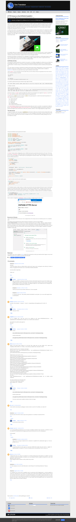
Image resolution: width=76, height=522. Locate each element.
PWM (57, 94)
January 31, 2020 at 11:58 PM (22, 329)
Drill (68, 75)
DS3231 (64, 76)
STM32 (67, 99)
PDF (67, 90)
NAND (65, 88)
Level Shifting (64, 84)
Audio (61, 69)
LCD (60, 84)
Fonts (68, 78)
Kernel (56, 84)
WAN (60, 105)
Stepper (63, 99)
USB (68, 104)
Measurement (57, 87)
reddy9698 (11, 316)
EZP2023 (63, 78)
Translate (62, 112)
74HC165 (60, 67)
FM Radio (65, 78)
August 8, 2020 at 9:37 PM (21, 292)
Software (60, 98)
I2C (56, 83)
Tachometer (61, 100)
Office (64, 89)
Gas (61, 79)
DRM (59, 76)
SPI (56, 99)
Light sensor (62, 85)
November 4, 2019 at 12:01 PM (18, 301)
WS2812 (59, 106)
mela (11, 454)
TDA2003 (65, 100)
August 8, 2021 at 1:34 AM (18, 470)
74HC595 (63, 67)
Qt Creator (64, 94)
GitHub (22, 254)
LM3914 (61, 86)
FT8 (60, 79)
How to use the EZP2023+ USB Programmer (64, 55)
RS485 (68, 95)
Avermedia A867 (66, 69)
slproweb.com (9, 69)
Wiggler (62, 105)
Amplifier (57, 68)
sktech (11, 343)
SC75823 (58, 97)
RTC (56, 96)
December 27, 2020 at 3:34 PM (22, 445)
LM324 (57, 86)
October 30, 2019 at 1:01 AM (22, 279)
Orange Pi (57, 90)
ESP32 (68, 77)
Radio (67, 94)
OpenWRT (67, 89)
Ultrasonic (65, 104)
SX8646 (57, 100)
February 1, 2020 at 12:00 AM (22, 388)
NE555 (68, 88)
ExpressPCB (60, 78)
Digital (57, 75)
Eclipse (57, 77)
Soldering (63, 98)
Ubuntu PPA (62, 104)
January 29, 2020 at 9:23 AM (18, 316)
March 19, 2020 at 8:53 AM (16, 405)
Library (67, 84)
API (65, 68)
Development (62, 74)
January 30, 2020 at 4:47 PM (17, 343)
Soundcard (67, 98)
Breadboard (63, 71)
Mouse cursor (65, 87)
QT (61, 94)
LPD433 (65, 86)
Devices (19, 12)
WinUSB (57, 106)
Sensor (65, 97)
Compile (58, 74)
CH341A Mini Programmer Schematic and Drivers (64, 45)
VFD (56, 105)
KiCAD (58, 84)
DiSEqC (59, 75)
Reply (11, 275)
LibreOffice (57, 85)
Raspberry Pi (58, 95)
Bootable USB (58, 71)
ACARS (66, 67)
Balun (61, 70)
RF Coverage (65, 95)
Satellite (65, 96)
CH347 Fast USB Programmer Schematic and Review (63, 60)
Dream (66, 75)
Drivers (57, 76)
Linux (65, 85)
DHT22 (68, 74)
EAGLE (68, 76)
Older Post (49, 497)
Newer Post (12, 497)
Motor (63, 87)
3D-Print (57, 67)
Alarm (68, 67)
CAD (68, 71)
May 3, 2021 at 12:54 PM (16, 454)
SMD (58, 98)
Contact (61, 514)
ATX (59, 69)
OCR (62, 89)
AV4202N (63, 69)
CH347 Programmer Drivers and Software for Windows (62, 19)
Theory (68, 100)
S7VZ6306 (62, 96)
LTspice (68, 86)
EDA (59, 77)
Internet (61, 83)
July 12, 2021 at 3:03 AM (18, 464)
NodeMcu (57, 89)
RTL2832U (58, 96)
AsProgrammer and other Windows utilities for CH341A (64, 40)
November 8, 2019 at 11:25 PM (22, 309)
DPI (64, 75)
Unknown (11, 301)
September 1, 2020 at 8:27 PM (18, 428)
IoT (34, 12)
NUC (60, 89)
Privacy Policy (57, 514)
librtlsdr (60, 85)
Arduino (37, 12)
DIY (63, 75)
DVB (66, 76)
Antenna (62, 68)
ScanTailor (61, 97)
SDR (63, 97)
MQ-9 (58, 88)
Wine (68, 105)
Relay (62, 95)
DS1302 (61, 76)
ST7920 (60, 99)
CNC (28, 12)
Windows (65, 105)
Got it (63, 519)
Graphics (65, 79)
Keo (10, 405)
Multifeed (62, 88)
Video (58, 105)
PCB (60, 90)
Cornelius (14, 279)
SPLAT (58, 99)
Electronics (24, 12)
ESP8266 (21, 257)
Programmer (62, 93)
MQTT (60, 88)
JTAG (68, 83)
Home (10, 12)
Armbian (57, 69)
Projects (14, 12)
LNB (63, 86)
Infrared (58, 83)
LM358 (59, 86)
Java (66, 83)
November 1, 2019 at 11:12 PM (22, 287)
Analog (60, 68)
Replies (12, 277)
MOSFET (60, 87)
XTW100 (61, 106)
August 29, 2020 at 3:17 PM (21, 420)
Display (61, 75)
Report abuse (67, 514)
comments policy (16, 495)
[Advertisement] (29, 124)
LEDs (62, 84)
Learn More (58, 519)
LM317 (68, 85)
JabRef (65, 83)
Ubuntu (59, 104)
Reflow (60, 95)
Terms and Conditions (51, 514)
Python (59, 94)
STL (65, 99)
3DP (31, 12)
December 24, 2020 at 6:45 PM (22, 439)
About (64, 514)
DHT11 (65, 74)
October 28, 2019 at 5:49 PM (19, 263)
